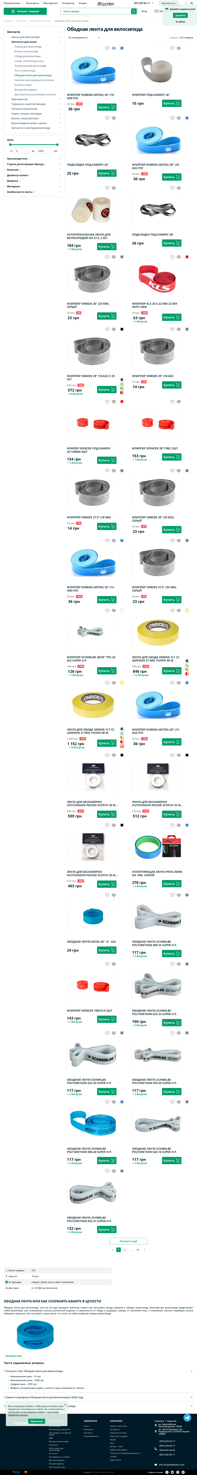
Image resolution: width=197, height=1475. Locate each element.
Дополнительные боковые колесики (35, 94)
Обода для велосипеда (27, 55)
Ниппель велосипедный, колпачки (34, 79)
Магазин (8, 21)
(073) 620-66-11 (167, 1441)
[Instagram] (177, 1472)
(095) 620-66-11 (167, 1446)
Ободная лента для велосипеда (33, 75)
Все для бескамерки (25, 89)
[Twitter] (183, 1472)
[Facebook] (167, 1472)
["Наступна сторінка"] (144, 1249)
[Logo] (105, 4)
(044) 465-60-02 (167, 1450)
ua (186, 3)
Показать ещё (128, 1241)
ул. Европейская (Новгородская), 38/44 (170, 1425)
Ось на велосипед (24, 70)
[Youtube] (172, 1472)
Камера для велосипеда (28, 46)
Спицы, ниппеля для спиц (29, 60)
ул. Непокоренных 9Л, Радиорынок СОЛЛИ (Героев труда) (174, 1431)
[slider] (10, 144)
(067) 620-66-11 (167, 1455)
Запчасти (22, 21)
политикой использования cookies (26, 1412)
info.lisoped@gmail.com (171, 1464)
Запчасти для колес (40, 21)
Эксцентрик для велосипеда (30, 65)
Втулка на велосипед (26, 51)
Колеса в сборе (23, 84)
